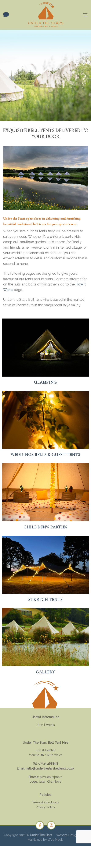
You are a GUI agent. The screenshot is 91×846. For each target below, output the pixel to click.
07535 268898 (48, 763)
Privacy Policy (45, 807)
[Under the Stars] (45, 15)
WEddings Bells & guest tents (45, 454)
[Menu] (85, 15)
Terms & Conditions (45, 802)
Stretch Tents (45, 599)
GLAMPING (45, 382)
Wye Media (55, 839)
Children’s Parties (45, 527)
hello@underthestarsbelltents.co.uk (50, 768)
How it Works (45, 724)
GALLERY (45, 672)
